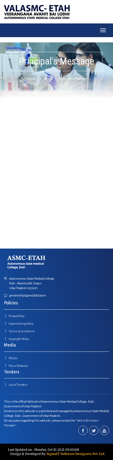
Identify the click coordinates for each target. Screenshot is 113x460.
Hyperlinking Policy (21, 323)
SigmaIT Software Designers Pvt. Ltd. (76, 454)
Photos (13, 358)
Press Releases (18, 366)
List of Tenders (18, 385)
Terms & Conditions (22, 331)
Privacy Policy (16, 316)
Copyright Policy (19, 339)
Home (31, 79)
